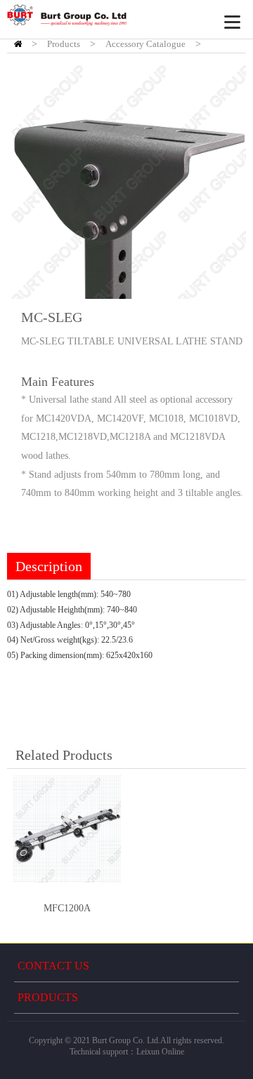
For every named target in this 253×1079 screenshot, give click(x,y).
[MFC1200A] (67, 828)
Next (227, 179)
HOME (18, 44)
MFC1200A (67, 908)
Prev (25, 179)
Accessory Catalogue (145, 44)
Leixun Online (160, 1052)
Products (63, 44)
